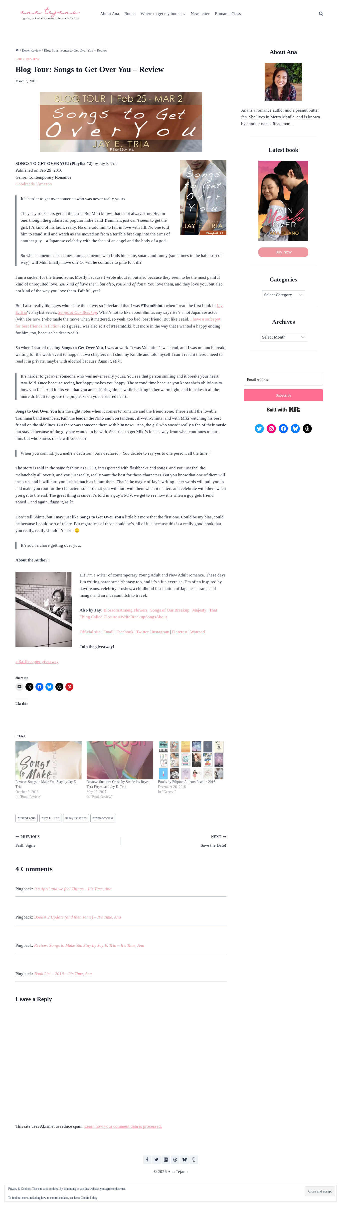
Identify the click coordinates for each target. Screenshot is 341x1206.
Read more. (283, 123)
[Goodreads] (193, 1159)
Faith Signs (27, 841)
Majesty (199, 610)
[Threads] (175, 1159)
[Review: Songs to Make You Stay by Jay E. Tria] (48, 760)
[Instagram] (166, 1159)
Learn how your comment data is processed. (123, 1126)
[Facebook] (147, 1159)
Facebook (125, 632)
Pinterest (179, 632)
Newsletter (200, 13)
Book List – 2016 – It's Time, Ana (63, 973)
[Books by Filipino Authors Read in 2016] (191, 760)
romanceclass (103, 818)
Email (108, 632)
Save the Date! (213, 841)
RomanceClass (228, 13)
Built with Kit (283, 409)
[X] (156, 1159)
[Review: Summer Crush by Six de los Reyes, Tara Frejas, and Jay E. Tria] (120, 760)
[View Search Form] (321, 13)
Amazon (44, 184)
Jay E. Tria (50, 818)
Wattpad (197, 632)
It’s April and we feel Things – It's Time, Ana (73, 888)
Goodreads (25, 184)
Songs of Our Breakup (77, 312)
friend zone (26, 818)
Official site (90, 632)
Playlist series (75, 818)
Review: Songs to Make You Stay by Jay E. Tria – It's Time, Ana (89, 945)
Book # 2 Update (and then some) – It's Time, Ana (77, 917)
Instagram (160, 632)
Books (130, 13)
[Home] (17, 50)
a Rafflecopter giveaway (37, 661)
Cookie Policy (89, 1197)
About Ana (109, 13)
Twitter (142, 632)
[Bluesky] (184, 1159)
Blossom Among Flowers (126, 610)
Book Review (27, 59)
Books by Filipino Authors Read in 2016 (186, 782)
